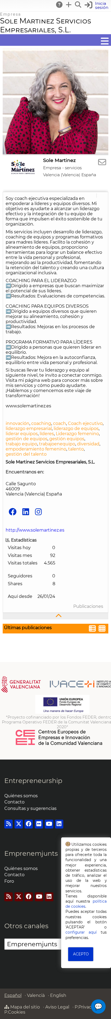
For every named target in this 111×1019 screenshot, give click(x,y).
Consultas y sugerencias (30, 808)
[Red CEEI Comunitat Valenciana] (59, 744)
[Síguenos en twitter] (19, 824)
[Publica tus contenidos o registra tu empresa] (69, 4)
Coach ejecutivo (85, 423)
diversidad (88, 443)
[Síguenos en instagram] (38, 512)
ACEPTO (81, 954)
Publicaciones (88, 606)
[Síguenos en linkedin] (26, 512)
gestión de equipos (26, 438)
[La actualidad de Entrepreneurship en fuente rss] (8, 824)
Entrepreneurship (33, 781)
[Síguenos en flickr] (39, 824)
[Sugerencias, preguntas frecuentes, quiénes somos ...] (59, 4)
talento (76, 449)
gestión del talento (26, 454)
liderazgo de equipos (76, 428)
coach (59, 423)
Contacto (14, 802)
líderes (47, 433)
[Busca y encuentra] (78, 4)
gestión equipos (66, 438)
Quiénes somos (21, 795)
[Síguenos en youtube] (49, 824)
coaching (41, 423)
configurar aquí (81, 932)
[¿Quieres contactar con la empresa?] (102, 162)
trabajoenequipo (57, 443)
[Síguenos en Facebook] (12, 512)
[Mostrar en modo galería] (102, 629)
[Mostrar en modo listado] (92, 629)
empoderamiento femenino (36, 449)
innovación (17, 423)
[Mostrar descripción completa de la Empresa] (55, 616)
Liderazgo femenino (77, 433)
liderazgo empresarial (29, 428)
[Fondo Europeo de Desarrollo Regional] (62, 712)
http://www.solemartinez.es (35, 530)
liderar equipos (22, 433)
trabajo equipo (21, 443)
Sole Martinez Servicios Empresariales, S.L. (45, 25)
